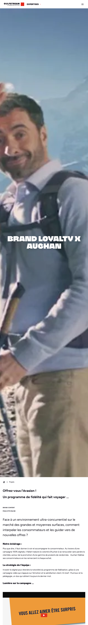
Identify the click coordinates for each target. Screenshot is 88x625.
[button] (34, 4)
